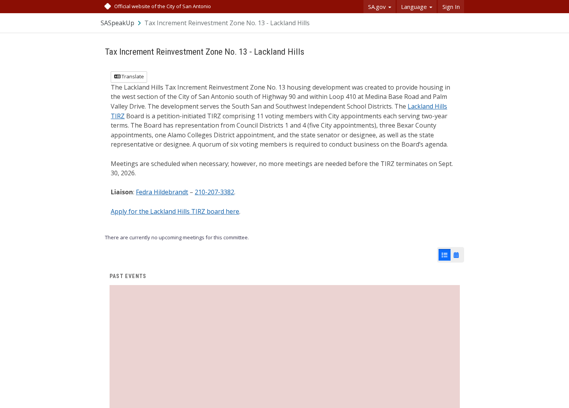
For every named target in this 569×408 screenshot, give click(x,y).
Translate (132, 76)
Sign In (451, 6)
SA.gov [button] (377, 6)
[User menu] (458, 22)
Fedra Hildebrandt (162, 192)
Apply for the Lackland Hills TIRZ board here (175, 211)
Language (414, 6)
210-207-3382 (214, 192)
